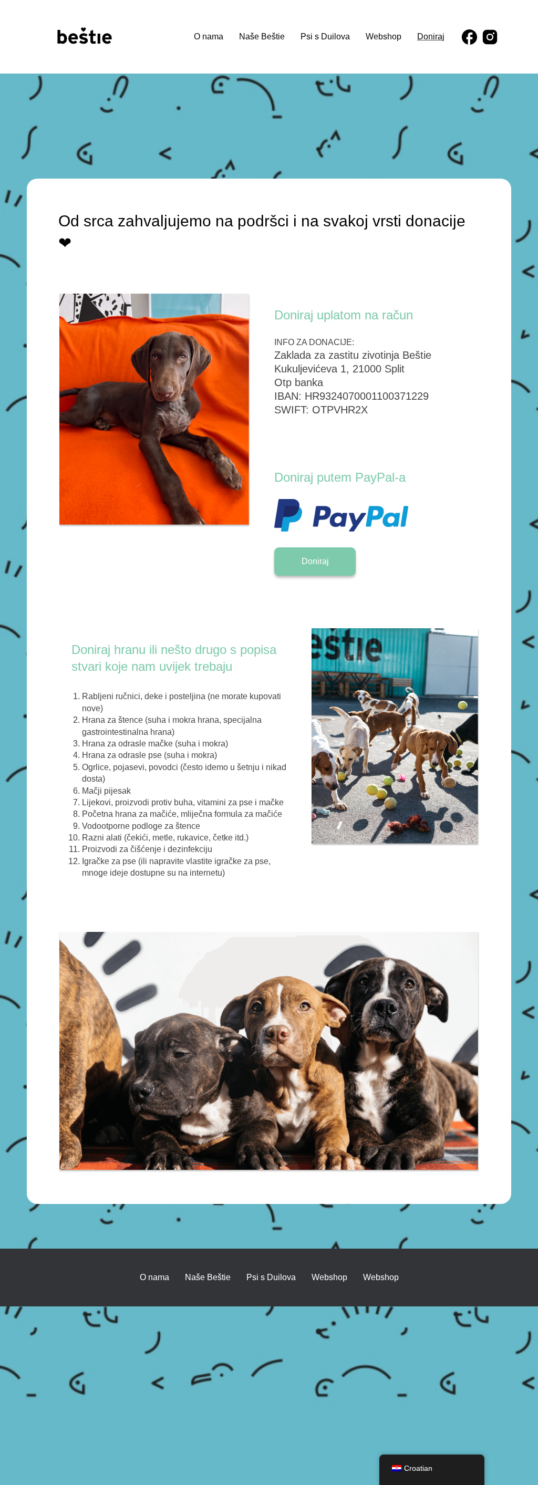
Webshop (383, 36)
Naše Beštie (262, 36)
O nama (208, 36)
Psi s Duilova (325, 36)
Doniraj (430, 36)
